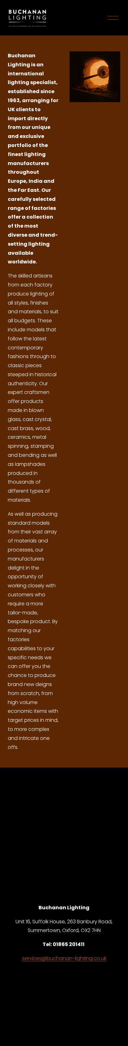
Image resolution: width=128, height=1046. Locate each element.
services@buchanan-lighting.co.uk (64, 958)
